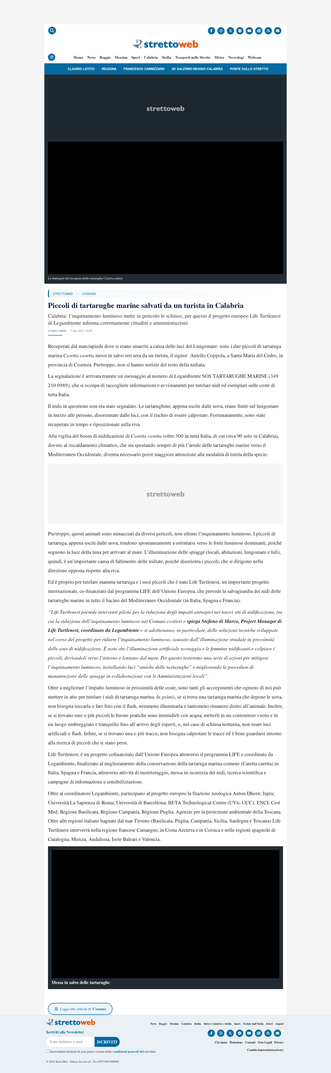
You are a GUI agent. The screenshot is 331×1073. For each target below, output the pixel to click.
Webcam (254, 57)
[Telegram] (240, 30)
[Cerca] (52, 30)
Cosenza (89, 293)
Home (78, 57)
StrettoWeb (63, 293)
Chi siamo (221, 1042)
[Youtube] (249, 30)
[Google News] (258, 30)
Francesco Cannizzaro (144, 68)
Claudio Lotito (81, 68)
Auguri (279, 1024)
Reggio (105, 57)
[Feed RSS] (268, 30)
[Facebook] (211, 30)
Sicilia (166, 57)
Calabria (151, 57)
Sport (135, 57)
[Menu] (51, 57)
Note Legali (265, 1042)
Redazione (236, 1042)
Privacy (279, 1042)
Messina (121, 57)
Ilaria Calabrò (58, 330)
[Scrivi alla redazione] (277, 30)
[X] (230, 30)
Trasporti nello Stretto (193, 57)
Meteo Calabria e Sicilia (218, 1024)
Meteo (219, 57)
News (91, 57)
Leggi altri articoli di (83, 1008)
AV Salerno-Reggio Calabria (197, 68)
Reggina (109, 68)
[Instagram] (221, 30)
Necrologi (236, 57)
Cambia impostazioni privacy (265, 1050)
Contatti (250, 1042)
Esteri (269, 1024)
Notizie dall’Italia (253, 1024)
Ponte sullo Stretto (249, 68)
